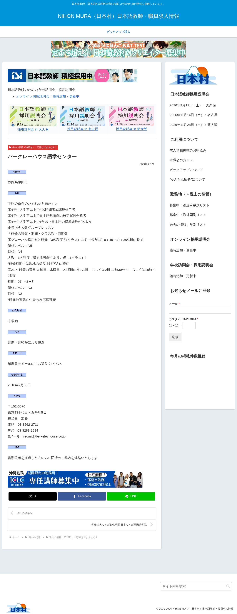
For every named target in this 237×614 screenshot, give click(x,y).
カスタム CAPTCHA (183, 319)
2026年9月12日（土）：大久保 (193, 105)
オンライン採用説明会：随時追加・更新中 (47, 96)
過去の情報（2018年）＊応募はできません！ (34, 147)
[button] (228, 586)
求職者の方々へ (181, 160)
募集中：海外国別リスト (188, 215)
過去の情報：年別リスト (188, 225)
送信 (175, 337)
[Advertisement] (118, 560)
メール (174, 303)
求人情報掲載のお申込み (188, 150)
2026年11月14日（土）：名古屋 (193, 115)
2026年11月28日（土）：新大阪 (193, 125)
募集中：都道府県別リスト (190, 205)
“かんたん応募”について (187, 179)
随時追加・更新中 (183, 250)
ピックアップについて (186, 170)
